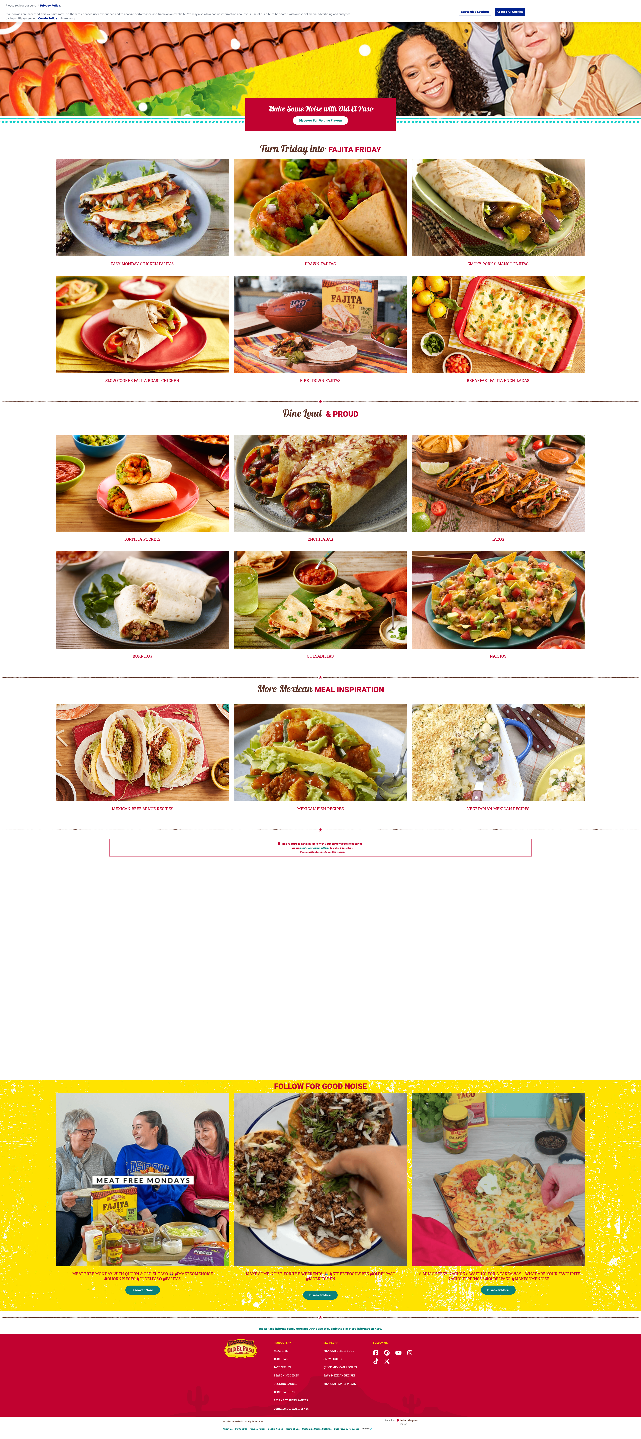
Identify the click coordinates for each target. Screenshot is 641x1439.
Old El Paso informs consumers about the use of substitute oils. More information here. (320, 1328)
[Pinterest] (387, 1353)
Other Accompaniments (291, 1408)
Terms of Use (293, 1429)
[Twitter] (387, 1361)
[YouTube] (398, 1353)
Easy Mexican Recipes (339, 1375)
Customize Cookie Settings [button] (317, 1429)
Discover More (143, 1290)
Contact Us (241, 1429)
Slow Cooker (333, 1359)
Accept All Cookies (510, 11)
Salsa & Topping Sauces (291, 1400)
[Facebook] (376, 1353)
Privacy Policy (257, 1429)
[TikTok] (376, 1361)
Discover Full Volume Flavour (320, 120)
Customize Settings (475, 11)
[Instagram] (410, 1353)
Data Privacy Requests (346, 1429)
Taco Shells (282, 1367)
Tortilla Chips (284, 1392)
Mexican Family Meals (340, 1384)
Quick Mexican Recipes (340, 1367)
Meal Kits (281, 1350)
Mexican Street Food (339, 1350)
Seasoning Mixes (286, 1375)
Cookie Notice (275, 1429)
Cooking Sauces (285, 1384)
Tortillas (281, 1359)
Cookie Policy (47, 18)
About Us (228, 1429)
